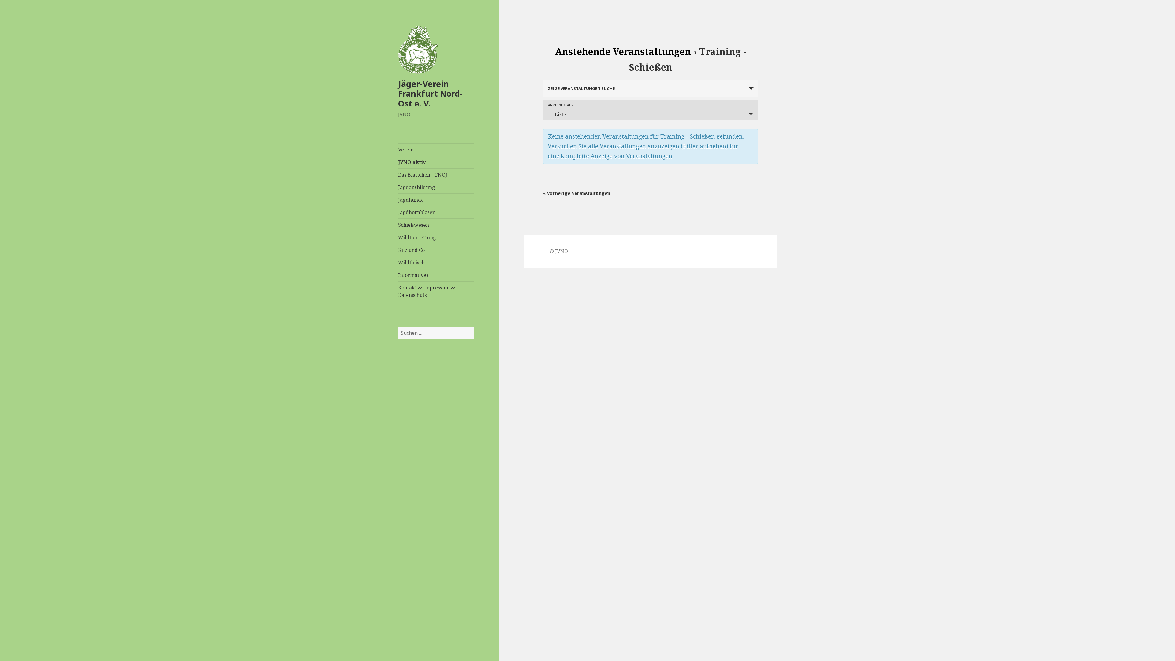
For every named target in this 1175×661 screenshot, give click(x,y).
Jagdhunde (411, 199)
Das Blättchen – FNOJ (422, 174)
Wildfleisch (411, 262)
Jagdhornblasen (416, 212)
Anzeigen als (560, 105)
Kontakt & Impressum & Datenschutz (426, 291)
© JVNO (559, 251)
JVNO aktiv (412, 162)
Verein (406, 149)
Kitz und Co (411, 250)
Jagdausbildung (416, 187)
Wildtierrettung (417, 237)
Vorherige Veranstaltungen (576, 193)
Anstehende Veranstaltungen (623, 51)
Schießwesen (413, 225)
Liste (560, 114)
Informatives (413, 275)
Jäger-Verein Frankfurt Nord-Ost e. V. (430, 93)
